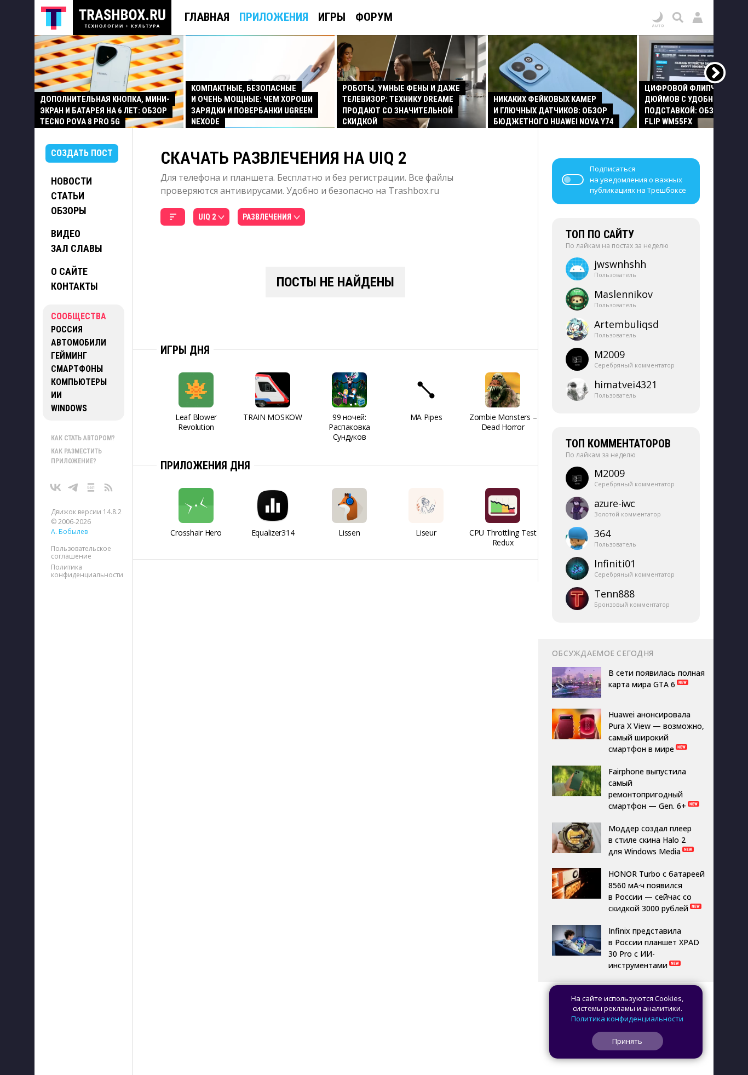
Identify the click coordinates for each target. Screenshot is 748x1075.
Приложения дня (205, 465)
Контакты (74, 286)
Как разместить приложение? (76, 456)
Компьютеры (79, 382)
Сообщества (78, 316)
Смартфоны (77, 369)
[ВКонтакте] (56, 487)
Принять (627, 1041)
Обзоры (69, 210)
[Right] (715, 73)
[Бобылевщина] (91, 487)
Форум (374, 17)
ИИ (56, 395)
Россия (67, 329)
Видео (65, 233)
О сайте (69, 271)
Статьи (67, 196)
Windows (69, 408)
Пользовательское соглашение (81, 552)
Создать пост (82, 153)
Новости (71, 181)
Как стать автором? (83, 438)
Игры (332, 17)
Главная (207, 17)
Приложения (273, 17)
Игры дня (185, 350)
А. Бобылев (69, 531)
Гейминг (69, 355)
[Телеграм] (73, 487)
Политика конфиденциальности (87, 570)
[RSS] (108, 487)
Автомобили (78, 342)
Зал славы (76, 248)
